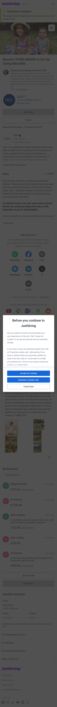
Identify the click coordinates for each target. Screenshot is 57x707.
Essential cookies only (28, 380)
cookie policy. (22, 365)
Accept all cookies (28, 373)
